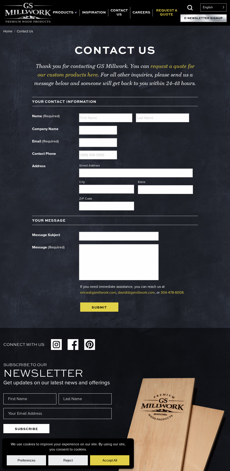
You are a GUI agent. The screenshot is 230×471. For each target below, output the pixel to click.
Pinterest (89, 344)
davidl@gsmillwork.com (136, 292)
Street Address (89, 165)
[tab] (66, 12)
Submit (99, 307)
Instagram (56, 344)
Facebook (73, 344)
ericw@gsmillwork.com (98, 292)
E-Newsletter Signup (203, 18)
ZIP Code (85, 198)
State (141, 182)
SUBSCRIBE (26, 428)
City (82, 182)
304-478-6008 (172, 292)
